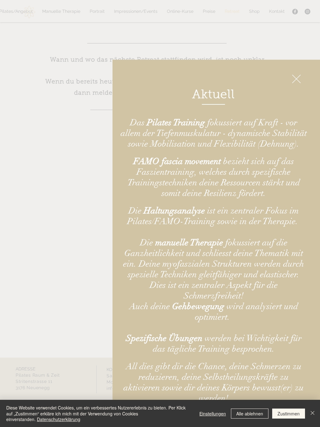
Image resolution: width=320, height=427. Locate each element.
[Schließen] (312, 413)
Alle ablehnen (249, 413)
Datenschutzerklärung (58, 419)
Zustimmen (289, 413)
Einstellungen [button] (212, 413)
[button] (296, 79)
